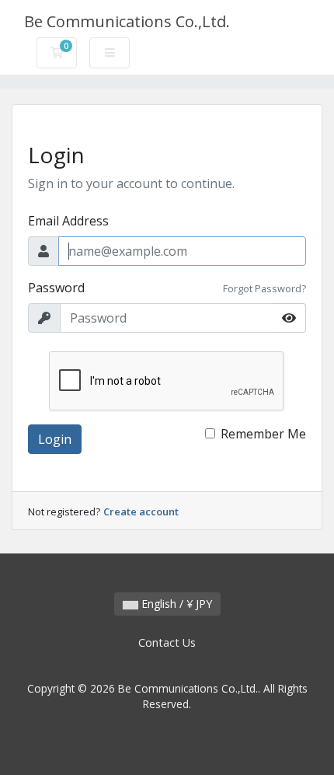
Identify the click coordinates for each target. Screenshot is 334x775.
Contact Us (167, 642)
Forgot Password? (264, 288)
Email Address (68, 220)
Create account (141, 511)
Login (54, 439)
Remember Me (263, 433)
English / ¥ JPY (175, 603)
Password (56, 287)
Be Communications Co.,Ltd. (127, 21)
